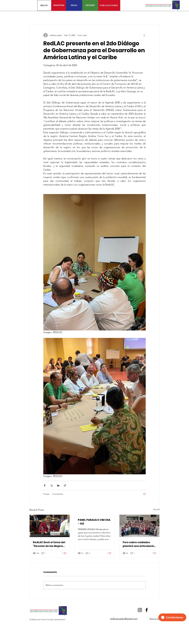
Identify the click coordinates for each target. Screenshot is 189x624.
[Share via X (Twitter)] (51, 485)
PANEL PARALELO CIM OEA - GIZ (94, 521)
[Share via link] (65, 485)
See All (156, 509)
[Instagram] (140, 610)
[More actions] (144, 35)
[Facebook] (146, 610)
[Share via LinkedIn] (58, 485)
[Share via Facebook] (44, 485)
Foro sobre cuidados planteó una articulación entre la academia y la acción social (139, 544)
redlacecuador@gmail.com (123, 618)
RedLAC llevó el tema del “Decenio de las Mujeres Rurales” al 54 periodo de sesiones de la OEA (49, 544)
